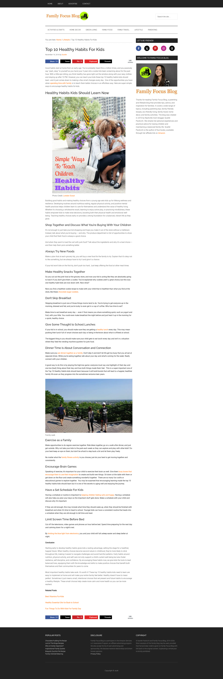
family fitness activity (70, 457)
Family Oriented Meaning (54, 654)
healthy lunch (102, 329)
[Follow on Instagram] (163, 48)
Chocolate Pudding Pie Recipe (56, 641)
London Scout (69, 196)
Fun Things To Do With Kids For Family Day (63, 609)
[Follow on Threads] (172, 48)
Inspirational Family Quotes (55, 649)
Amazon (161, 133)
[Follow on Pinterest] (155, 48)
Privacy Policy (96, 654)
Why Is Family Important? (54, 646)
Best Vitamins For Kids (54, 596)
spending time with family (60, 83)
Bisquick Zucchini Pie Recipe (55, 651)
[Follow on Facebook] (138, 48)
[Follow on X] (147, 48)
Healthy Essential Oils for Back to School (62, 602)
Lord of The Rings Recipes (54, 643)
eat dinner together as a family (70, 353)
